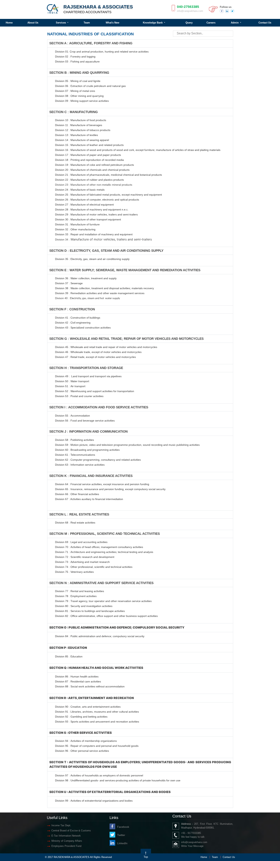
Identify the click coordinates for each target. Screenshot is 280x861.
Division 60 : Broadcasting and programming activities (87, 449)
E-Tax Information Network (66, 835)
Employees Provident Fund (66, 846)
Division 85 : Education (68, 656)
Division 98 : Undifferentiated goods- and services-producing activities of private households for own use (117, 780)
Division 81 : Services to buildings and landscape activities (90, 611)
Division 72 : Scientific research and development (85, 556)
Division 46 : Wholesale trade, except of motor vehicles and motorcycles (98, 352)
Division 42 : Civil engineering (72, 322)
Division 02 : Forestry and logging (75, 56)
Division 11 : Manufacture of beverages (78, 125)
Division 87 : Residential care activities (78, 681)
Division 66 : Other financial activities (77, 494)
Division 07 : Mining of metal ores (75, 90)
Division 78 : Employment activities (76, 596)
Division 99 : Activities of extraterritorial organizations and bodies (94, 800)
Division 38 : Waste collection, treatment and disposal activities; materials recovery (104, 288)
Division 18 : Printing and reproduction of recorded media (89, 159)
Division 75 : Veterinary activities (74, 571)
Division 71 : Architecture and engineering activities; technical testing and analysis (104, 552)
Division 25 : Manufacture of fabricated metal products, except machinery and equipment (108, 194)
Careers (210, 22)
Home (204, 857)
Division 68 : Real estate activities (75, 522)
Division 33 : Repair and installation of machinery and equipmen (93, 234)
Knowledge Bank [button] (153, 22)
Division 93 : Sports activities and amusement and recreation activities (97, 721)
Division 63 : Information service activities (80, 464)
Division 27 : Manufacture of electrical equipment (84, 204)
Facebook (123, 826)
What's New (112, 22)
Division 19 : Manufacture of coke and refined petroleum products (94, 164)
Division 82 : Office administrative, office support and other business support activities (106, 615)
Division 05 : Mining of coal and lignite (77, 81)
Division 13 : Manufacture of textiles (76, 135)
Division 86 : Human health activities (76, 676)
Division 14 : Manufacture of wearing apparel (82, 140)
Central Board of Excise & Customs (71, 830)
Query (189, 22)
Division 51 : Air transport (70, 386)
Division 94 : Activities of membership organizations (86, 740)
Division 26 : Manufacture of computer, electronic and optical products (97, 199)
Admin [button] (235, 22)
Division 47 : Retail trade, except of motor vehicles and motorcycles (95, 356)
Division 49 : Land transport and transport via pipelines (88, 376)
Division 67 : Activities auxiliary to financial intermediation (89, 499)
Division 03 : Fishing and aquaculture (77, 61)
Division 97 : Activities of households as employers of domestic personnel (99, 775)
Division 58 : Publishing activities (74, 439)
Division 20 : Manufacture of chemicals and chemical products (92, 169)
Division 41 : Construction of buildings (77, 317)
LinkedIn (122, 843)
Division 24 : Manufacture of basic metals (80, 189)
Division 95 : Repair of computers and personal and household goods (96, 745)
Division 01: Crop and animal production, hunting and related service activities (102, 51)
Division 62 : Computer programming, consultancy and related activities (98, 459)
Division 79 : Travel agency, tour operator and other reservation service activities (103, 601)
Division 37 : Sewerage (69, 283)
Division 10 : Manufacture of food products (80, 120)
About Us (32, 22)
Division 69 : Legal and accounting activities (81, 542)
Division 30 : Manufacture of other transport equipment (88, 219)
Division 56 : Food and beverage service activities (85, 420)
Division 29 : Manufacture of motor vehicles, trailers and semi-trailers (96, 214)
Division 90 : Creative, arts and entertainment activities (88, 706)
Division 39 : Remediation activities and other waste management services (99, 293)
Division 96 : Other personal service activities (82, 750)
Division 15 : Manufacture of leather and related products (89, 144)
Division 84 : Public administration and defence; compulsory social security (99, 636)
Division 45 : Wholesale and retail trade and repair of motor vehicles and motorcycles (106, 347)
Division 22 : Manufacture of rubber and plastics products (89, 179)
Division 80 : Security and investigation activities (83, 606)
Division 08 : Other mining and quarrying (79, 95)
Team (87, 22)
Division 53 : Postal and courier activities (79, 396)
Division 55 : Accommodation (73, 415)
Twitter (121, 835)
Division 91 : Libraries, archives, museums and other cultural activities (97, 711)
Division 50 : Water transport (72, 381)
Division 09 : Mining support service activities (82, 100)
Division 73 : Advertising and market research (82, 561)
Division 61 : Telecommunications (75, 454)
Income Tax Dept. (61, 825)
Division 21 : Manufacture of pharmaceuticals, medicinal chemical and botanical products (108, 174)
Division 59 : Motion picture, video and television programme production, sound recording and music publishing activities (127, 444)
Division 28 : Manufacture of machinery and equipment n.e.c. (91, 209)
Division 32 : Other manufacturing (75, 229)
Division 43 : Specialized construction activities (83, 327)
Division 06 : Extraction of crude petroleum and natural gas (90, 85)
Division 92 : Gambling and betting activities (81, 716)
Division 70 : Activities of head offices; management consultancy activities (99, 547)
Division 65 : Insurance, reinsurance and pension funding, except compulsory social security (110, 489)
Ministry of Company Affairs (66, 840)
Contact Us (229, 857)
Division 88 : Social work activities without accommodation (90, 686)
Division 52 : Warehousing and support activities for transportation (94, 391)
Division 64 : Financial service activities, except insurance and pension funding (102, 484)
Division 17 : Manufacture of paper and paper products (88, 154)
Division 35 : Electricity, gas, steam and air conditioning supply (92, 259)
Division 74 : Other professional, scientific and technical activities (93, 566)
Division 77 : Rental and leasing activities (79, 591)
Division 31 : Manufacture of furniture (77, 224)
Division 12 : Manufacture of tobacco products (82, 130)
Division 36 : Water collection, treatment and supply (86, 278)
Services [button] (61, 22)
